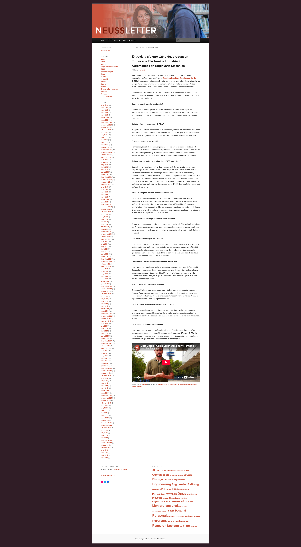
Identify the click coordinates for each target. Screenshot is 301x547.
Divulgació (159, 479)
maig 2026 (104, 110)
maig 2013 (104, 455)
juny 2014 (104, 432)
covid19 (180, 475)
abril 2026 (104, 112)
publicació (189, 516)
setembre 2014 (106, 428)
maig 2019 (104, 301)
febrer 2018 (105, 336)
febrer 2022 (105, 226)
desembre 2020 (106, 259)
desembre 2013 (106, 440)
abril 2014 (104, 438)
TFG (181, 526)
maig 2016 (104, 383)
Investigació (175, 498)
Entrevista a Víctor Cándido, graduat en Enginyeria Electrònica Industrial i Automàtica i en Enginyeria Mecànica (160, 61)
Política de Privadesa (120, 469)
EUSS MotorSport (184, 384)
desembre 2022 (106, 204)
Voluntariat (194, 526)
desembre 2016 (106, 368)
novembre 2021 (106, 234)
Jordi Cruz (184, 498)
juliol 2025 (104, 132)
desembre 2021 (106, 231)
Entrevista (166, 489)
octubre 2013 (105, 445)
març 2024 (104, 169)
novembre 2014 (106, 425)
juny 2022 (104, 217)
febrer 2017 (105, 363)
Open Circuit (183, 506)
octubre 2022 (105, 209)
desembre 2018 (106, 313)
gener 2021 (105, 256)
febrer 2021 (105, 254)
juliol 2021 (104, 241)
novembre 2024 (106, 152)
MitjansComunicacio (162, 501)
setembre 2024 (106, 157)
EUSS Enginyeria (114, 40)
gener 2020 (105, 284)
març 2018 (104, 333)
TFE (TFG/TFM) (106, 96)
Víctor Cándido (137, 387)
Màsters (103, 81)
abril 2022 (104, 222)
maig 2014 (104, 435)
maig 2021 (104, 246)
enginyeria (156, 489)
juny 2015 (104, 408)
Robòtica (104, 91)
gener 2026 (105, 120)
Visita (186, 526)
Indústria (157, 497)
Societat (104, 94)
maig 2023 (104, 192)
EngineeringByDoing (185, 484)
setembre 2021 (106, 239)
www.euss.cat (105, 50)
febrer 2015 (105, 418)
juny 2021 (104, 244)
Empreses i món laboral (109, 66)
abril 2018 (104, 331)
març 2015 (104, 415)
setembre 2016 (106, 375)
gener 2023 (105, 202)
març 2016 (104, 388)
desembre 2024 (106, 150)
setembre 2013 (106, 447)
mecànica (193, 384)
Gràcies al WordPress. (158, 539)
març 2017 (104, 361)
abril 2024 (104, 167)
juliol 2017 (104, 351)
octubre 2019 (105, 291)
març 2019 (104, 306)
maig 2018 (104, 328)
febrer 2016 (105, 390)
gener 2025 (105, 147)
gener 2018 (105, 338)
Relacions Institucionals (176, 520)
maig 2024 (104, 164)
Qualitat (103, 84)
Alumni (144, 384)
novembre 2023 (106, 179)
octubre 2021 (105, 236)
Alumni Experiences (177, 471)
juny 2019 (104, 299)
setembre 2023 (106, 184)
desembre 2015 (106, 395)
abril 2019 (104, 303)
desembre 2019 (106, 286)
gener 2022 (105, 229)
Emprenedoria (179, 479)
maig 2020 (104, 274)
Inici (102, 40)
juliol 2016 (104, 378)
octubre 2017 (105, 346)
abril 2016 (104, 385)
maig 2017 (104, 356)
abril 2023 (104, 194)
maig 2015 (104, 410)
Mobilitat (176, 501)
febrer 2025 (105, 145)
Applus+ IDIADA (163, 384)
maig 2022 (104, 219)
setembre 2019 (106, 293)
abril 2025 (104, 140)
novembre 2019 (106, 289)
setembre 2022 (106, 212)
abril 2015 (104, 413)
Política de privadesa (142, 539)
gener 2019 (105, 311)
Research (159, 525)
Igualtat (103, 76)
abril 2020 (104, 276)
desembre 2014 (106, 423)
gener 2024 (105, 174)
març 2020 (104, 279)
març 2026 (104, 115)
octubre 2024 (105, 154)
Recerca (103, 86)
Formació (171, 493)
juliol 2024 (104, 160)
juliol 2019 (104, 296)
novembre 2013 (106, 442)
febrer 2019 (105, 308)
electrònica (173, 384)
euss (175, 489)
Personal (159, 515)
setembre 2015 (106, 403)
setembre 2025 (106, 130)
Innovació (104, 79)
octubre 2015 (105, 400)
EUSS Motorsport (107, 71)
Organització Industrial (159, 511)
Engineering (161, 484)
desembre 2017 (106, 341)
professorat (171, 516)
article (186, 470)
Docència (170, 480)
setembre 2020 (106, 266)
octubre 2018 (105, 318)
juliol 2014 (104, 430)
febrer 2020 (105, 281)
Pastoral (180, 510)
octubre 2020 (105, 264)
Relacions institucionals (109, 89)
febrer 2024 (105, 172)
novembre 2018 (106, 316)
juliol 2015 (104, 405)
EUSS (103, 69)
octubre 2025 (105, 127)
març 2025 (104, 142)
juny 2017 (104, 353)
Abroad (103, 59)
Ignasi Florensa (192, 494)
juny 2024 (104, 162)
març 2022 (104, 224)
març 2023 (104, 197)
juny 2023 (104, 189)
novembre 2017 (106, 343)
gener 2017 (105, 366)
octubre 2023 (105, 182)
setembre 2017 (106, 348)
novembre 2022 (106, 207)
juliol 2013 (104, 450)
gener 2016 (105, 393)
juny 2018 (104, 326)
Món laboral (187, 501)
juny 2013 (104, 452)
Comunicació (161, 474)
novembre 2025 (106, 125)
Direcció (188, 474)
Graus (103, 74)
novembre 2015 (106, 398)
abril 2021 (104, 249)
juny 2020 (104, 271)
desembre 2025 (106, 122)
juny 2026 (104, 107)
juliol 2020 (104, 269)
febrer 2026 (105, 117)
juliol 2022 (104, 214)
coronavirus (173, 475)
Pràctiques (180, 516)
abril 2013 (104, 457)
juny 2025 (104, 135)
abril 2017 (104, 358)
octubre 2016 (105, 373)
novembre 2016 (106, 370)
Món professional (165, 505)
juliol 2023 (104, 187)
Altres (103, 62)
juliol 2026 (104, 105)
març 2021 (104, 251)
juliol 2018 (104, 323)
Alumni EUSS (166, 471)
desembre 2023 (106, 177)
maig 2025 (104, 137)
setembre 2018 (106, 321)
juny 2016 (104, 380)
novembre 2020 (106, 261)
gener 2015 (105, 420)
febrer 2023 (105, 199)
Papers (170, 510)
